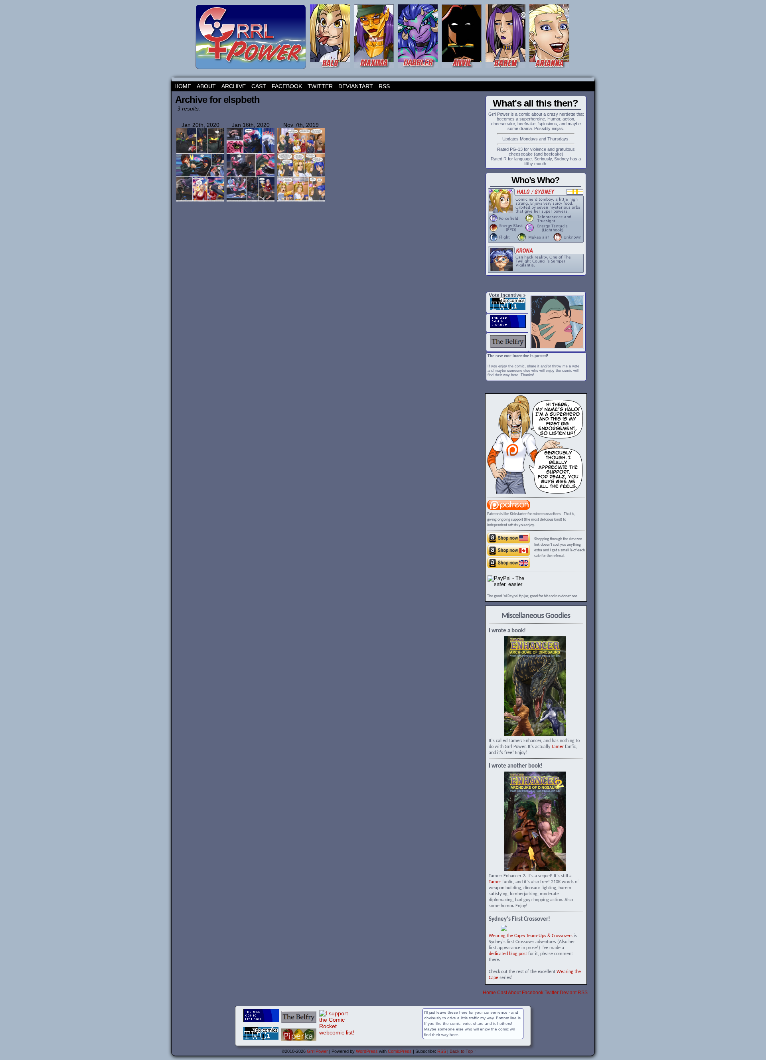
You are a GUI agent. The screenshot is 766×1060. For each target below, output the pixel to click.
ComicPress (400, 1051)
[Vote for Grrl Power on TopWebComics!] (507, 308)
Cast (258, 86)
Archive (233, 86)
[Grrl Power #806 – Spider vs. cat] (250, 200)
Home (182, 86)
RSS (384, 86)
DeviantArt (355, 86)
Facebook (287, 86)
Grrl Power (317, 1051)
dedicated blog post (508, 953)
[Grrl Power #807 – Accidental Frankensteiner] (200, 200)
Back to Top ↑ (463, 1051)
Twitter (320, 86)
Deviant (568, 992)
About (206, 86)
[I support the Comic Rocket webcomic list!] (337, 1032)
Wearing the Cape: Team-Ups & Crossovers (531, 936)
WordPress (367, 1051)
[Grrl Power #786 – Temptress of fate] (301, 200)
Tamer (557, 746)
